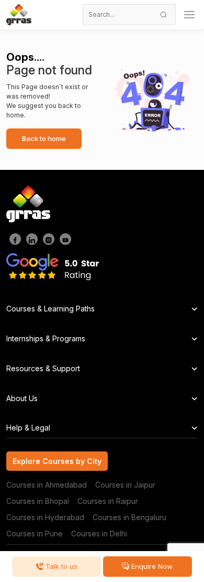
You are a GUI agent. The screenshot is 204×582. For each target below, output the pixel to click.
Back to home (44, 138)
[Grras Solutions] (18, 14)
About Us (22, 398)
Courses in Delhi (99, 533)
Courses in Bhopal (37, 501)
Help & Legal (28, 427)
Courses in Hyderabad (45, 517)
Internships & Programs (45, 338)
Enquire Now (151, 566)
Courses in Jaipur (125, 484)
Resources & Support (43, 368)
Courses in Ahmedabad (46, 484)
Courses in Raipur (107, 501)
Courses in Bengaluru (129, 517)
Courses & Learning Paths (50, 308)
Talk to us (60, 566)
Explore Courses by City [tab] (57, 461)
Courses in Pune (34, 533)
